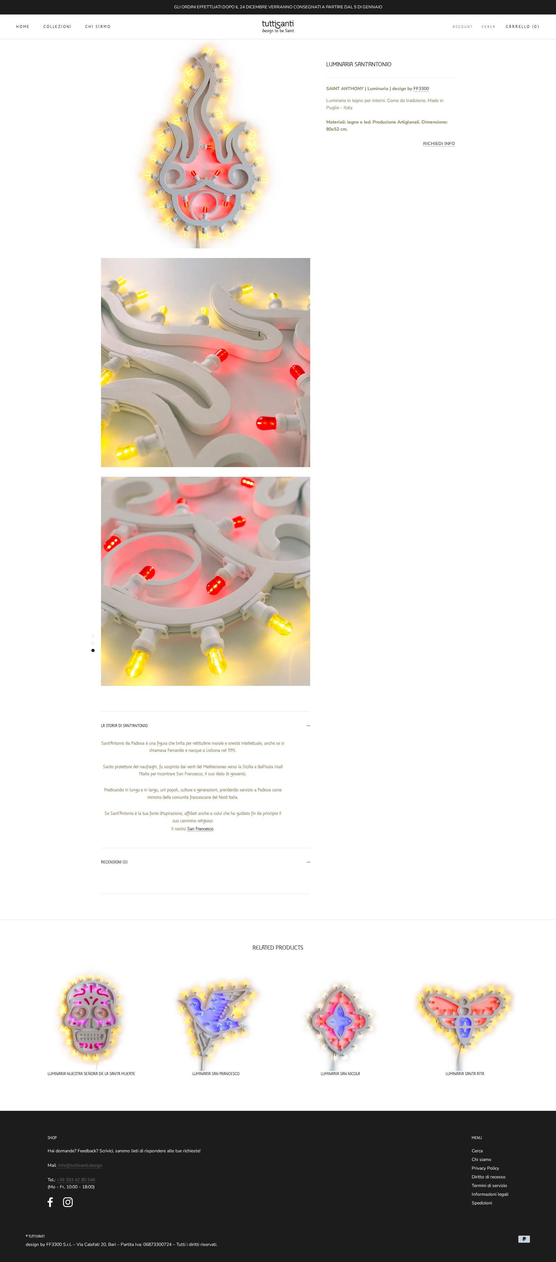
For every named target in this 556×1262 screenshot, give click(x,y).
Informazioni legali (490, 1194)
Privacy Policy (485, 1168)
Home (23, 26)
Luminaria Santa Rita (465, 1074)
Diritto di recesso (488, 1177)
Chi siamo (98, 26)
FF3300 (421, 88)
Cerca (489, 27)
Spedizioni (482, 1203)
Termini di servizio (489, 1186)
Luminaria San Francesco (215, 1074)
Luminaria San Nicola (340, 1074)
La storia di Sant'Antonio (124, 725)
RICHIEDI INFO (439, 144)
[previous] (20, 1018)
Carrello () (523, 26)
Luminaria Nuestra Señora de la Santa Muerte (91, 1074)
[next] (536, 1018)
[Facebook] (50, 1202)
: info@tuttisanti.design (79, 1165)
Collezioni (57, 26)
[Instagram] (68, 1202)
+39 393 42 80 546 (76, 1180)
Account (463, 27)
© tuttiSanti (35, 1236)
